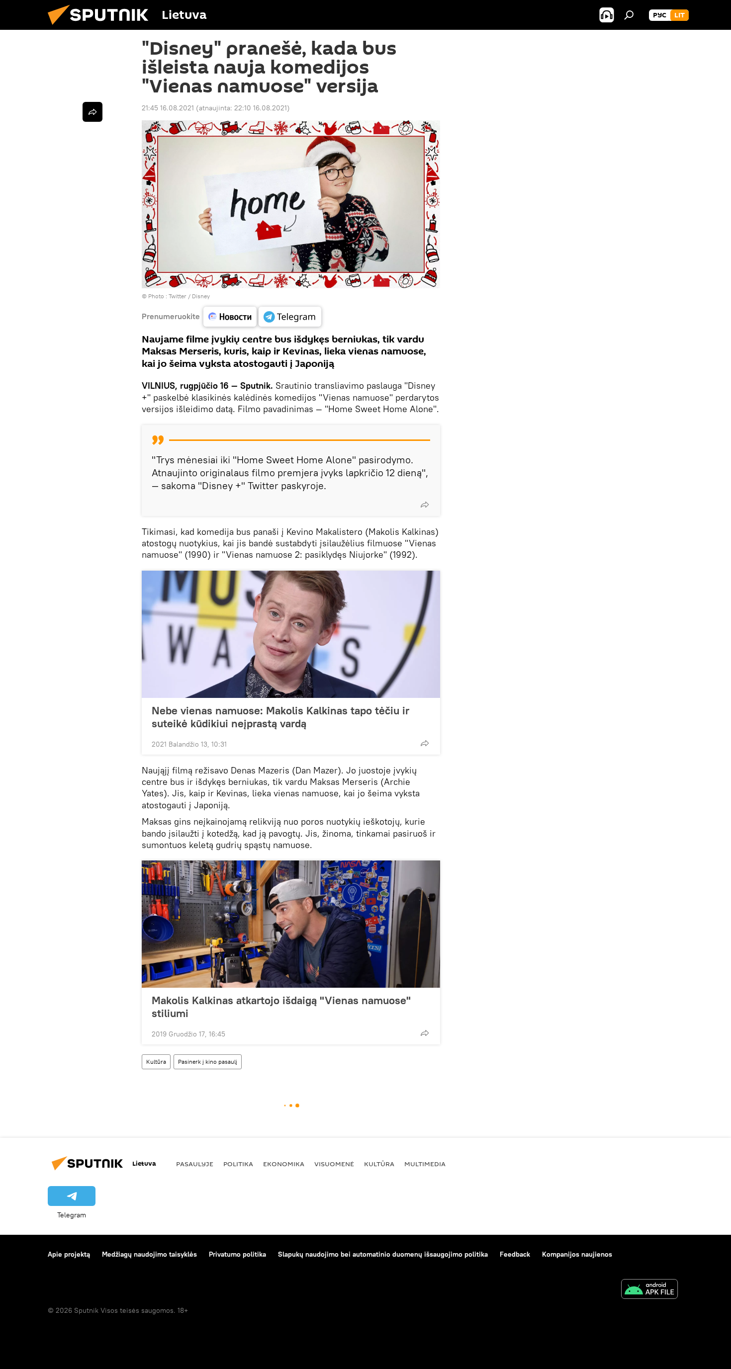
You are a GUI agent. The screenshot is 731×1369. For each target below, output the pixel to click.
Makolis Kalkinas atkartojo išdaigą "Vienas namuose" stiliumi (281, 1007)
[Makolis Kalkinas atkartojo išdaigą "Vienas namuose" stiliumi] (291, 924)
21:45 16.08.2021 (168, 107)
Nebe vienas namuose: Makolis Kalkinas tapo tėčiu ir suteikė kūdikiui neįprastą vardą (280, 717)
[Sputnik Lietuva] (102, 27)
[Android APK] (649, 1290)
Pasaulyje (194, 1163)
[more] (425, 504)
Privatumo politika (237, 1254)
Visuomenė (334, 1163)
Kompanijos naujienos (577, 1254)
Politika (238, 1163)
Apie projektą (69, 1254)
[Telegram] (290, 317)
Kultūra (156, 1061)
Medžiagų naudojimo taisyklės (149, 1254)
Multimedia (425, 1163)
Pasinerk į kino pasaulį (207, 1061)
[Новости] (230, 317)
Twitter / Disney (189, 296)
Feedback (515, 1254)
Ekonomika (283, 1163)
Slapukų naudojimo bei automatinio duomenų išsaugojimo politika (383, 1254)
